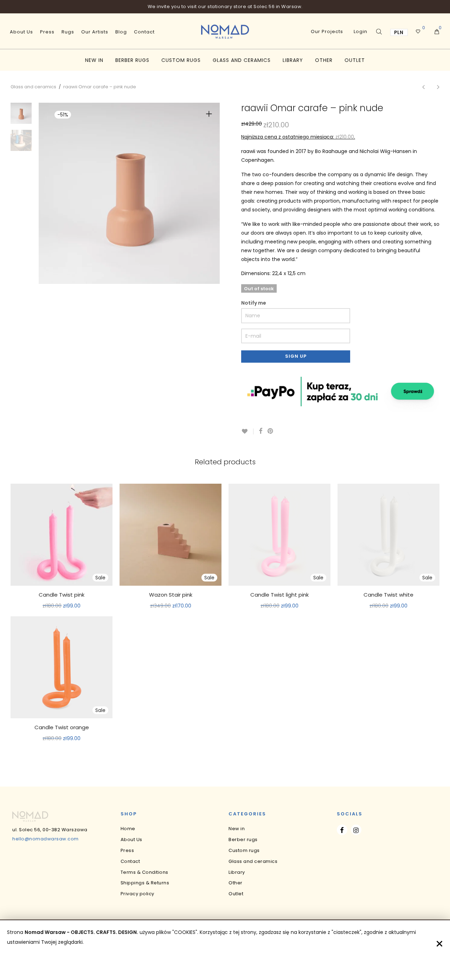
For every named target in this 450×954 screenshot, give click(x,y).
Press (47, 31)
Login (360, 31)
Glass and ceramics (242, 60)
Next (210, 193)
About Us (21, 31)
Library (293, 60)
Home (128, 828)
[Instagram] (356, 830)
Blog (121, 31)
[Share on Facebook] (260, 431)
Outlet (355, 60)
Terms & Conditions (144, 872)
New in (94, 60)
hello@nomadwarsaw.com (45, 838)
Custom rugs (181, 60)
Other (324, 60)
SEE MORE (62, 606)
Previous (56, 193)
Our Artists (94, 31)
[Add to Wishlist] (247, 431)
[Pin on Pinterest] (271, 431)
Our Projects (327, 31)
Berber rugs (132, 60)
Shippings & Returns (145, 882)
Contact (144, 31)
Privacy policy (137, 893)
